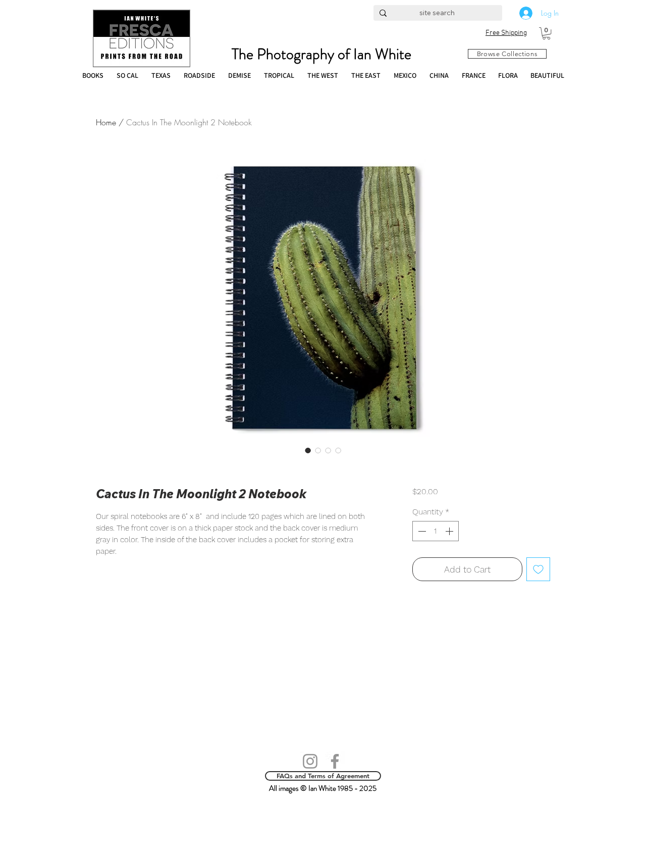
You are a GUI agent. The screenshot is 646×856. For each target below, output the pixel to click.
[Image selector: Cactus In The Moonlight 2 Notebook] (308, 450)
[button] (546, 33)
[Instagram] (310, 761)
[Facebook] (335, 761)
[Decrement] (421, 531)
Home (106, 122)
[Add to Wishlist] (538, 569)
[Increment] (450, 531)
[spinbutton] (435, 531)
